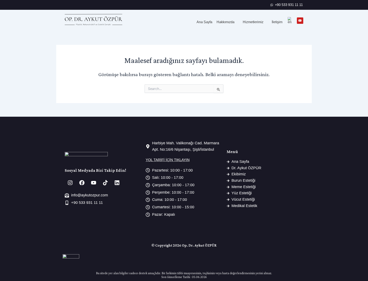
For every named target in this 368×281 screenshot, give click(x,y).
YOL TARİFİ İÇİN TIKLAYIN (168, 160)
